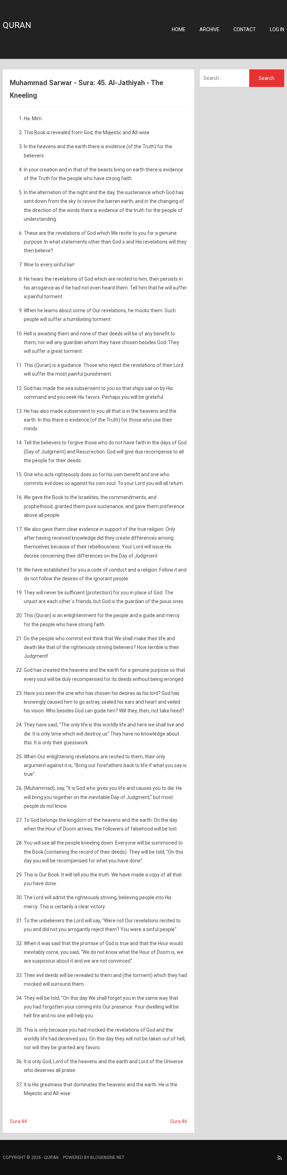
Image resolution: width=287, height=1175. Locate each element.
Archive (209, 29)
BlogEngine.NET (107, 1157)
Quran (17, 25)
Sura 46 (178, 1121)
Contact (244, 29)
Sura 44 (18, 1121)
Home (179, 29)
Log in (277, 29)
